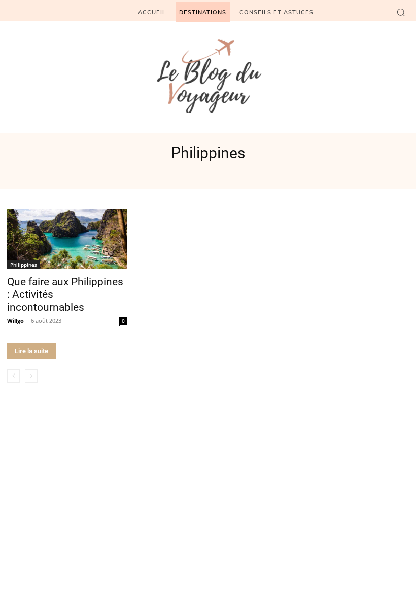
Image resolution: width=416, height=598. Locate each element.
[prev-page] (13, 376)
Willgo (15, 320)
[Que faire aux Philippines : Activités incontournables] (67, 239)
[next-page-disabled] (31, 376)
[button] (401, 12)
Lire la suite (31, 351)
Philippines (23, 264)
